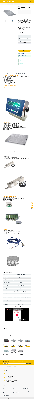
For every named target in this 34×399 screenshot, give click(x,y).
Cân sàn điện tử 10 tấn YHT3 (5, 355)
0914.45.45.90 (21, 64)
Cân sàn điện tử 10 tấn (20, 344)
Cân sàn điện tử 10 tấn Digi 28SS (13, 352)
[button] (30, 1)
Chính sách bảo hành (6, 391)
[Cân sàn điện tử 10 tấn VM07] (13, 341)
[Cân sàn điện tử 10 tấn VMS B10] (21, 351)
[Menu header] (4, 1)
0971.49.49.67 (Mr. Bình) (22, 55)
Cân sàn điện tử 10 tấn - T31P (5, 344)
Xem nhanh (6, 346)
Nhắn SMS (32, 208)
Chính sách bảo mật (6, 394)
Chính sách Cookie (6, 395)
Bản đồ (4, 388)
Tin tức (4, 392)
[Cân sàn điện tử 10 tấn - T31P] (6, 341)
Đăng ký (28, 363)
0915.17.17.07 (25, 50)
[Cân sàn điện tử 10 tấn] (21, 341)
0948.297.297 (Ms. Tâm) (22, 53)
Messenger (32, 206)
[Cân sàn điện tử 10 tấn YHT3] (6, 351)
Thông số (12, 73)
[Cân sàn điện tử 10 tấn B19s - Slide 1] (9, 12)
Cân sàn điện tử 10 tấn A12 (27, 344)
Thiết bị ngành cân (16, 392)
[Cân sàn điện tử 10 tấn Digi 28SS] (13, 350)
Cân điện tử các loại (16, 394)
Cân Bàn (14, 388)
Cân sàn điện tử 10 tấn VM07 (13, 344)
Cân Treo (14, 391)
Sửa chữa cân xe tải (26, 388)
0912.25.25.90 (8, 377)
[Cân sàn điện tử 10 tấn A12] (28, 341)
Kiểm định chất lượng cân (27, 391)
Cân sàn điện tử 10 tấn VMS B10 (20, 355)
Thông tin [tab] (6, 73)
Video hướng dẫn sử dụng (20, 73)
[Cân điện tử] (10, 1)
